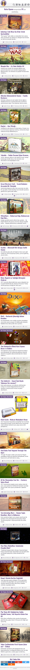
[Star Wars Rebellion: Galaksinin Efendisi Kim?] (15, 528)
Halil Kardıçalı (7, 134)
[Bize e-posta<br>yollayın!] (4, 662)
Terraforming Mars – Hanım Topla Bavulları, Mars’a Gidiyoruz (13, 514)
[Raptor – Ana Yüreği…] (15, 109)
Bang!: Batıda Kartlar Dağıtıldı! (12, 578)
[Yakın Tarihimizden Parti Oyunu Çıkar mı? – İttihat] (15, 628)
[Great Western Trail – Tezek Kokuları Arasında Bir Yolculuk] (15, 166)
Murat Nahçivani (6, 429)
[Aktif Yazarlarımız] (22, 5)
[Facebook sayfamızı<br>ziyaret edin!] (11, 662)
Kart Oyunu (3, 330)
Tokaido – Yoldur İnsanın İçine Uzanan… (15, 155)
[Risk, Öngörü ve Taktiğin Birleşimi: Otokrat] (15, 261)
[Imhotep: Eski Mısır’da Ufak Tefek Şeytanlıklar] (15, 15)
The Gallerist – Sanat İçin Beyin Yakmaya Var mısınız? (12, 382)
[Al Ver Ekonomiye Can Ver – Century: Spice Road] (15, 464)
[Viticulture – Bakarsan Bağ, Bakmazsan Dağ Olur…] (15, 199)
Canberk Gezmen (7, 326)
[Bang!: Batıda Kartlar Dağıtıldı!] (15, 561)
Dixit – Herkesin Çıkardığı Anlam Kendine (12, 317)
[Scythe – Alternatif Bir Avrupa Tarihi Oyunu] (15, 229)
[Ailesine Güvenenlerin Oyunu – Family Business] (15, 79)
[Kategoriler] (19, 5)
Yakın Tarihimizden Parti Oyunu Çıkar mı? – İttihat (14, 645)
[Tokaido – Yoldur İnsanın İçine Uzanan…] (15, 137)
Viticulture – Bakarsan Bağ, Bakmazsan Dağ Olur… (15, 217)
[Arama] (13, 5)
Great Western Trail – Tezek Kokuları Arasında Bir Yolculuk (14, 185)
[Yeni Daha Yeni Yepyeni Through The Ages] (15, 433)
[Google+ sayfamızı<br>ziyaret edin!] (18, 662)
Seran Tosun (7, 624)
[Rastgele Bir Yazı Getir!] (16, 5)
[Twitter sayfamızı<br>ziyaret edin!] (25, 662)
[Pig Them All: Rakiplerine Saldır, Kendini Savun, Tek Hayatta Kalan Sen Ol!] (15, 591)
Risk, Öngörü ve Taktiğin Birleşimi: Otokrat (13, 279)
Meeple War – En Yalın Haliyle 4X (12, 66)
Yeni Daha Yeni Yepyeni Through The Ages (14, 451)
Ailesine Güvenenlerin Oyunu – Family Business (14, 96)
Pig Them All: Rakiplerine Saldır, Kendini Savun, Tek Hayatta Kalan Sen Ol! (14, 614)
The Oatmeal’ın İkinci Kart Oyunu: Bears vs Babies (13, 347)
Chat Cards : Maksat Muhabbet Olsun (14, 419)
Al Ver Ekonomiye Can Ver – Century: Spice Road (14, 481)
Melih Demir (7, 587)
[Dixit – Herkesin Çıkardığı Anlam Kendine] (15, 293)
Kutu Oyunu (3, 16)
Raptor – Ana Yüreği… (8, 126)
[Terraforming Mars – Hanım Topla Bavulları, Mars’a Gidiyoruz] (15, 495)
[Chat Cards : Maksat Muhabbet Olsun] (15, 396)
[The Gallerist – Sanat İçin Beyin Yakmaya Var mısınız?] (15, 361)
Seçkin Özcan (6, 106)
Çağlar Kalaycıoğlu (8, 288)
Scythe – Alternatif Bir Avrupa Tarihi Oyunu (14, 248)
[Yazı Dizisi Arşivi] (25, 5)
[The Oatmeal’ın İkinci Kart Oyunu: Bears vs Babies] (15, 330)
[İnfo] (28, 5)
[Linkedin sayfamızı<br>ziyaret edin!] (4, 664)
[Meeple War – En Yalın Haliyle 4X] (15, 45)
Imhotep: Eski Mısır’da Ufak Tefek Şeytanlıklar (13, 32)
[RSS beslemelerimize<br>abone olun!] (11, 664)
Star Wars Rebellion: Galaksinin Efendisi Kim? (12, 547)
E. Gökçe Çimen (8, 42)
